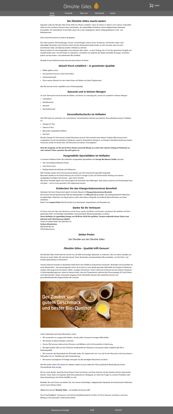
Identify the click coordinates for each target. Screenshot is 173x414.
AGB (92, 410)
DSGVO (118, 410)
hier (59, 367)
